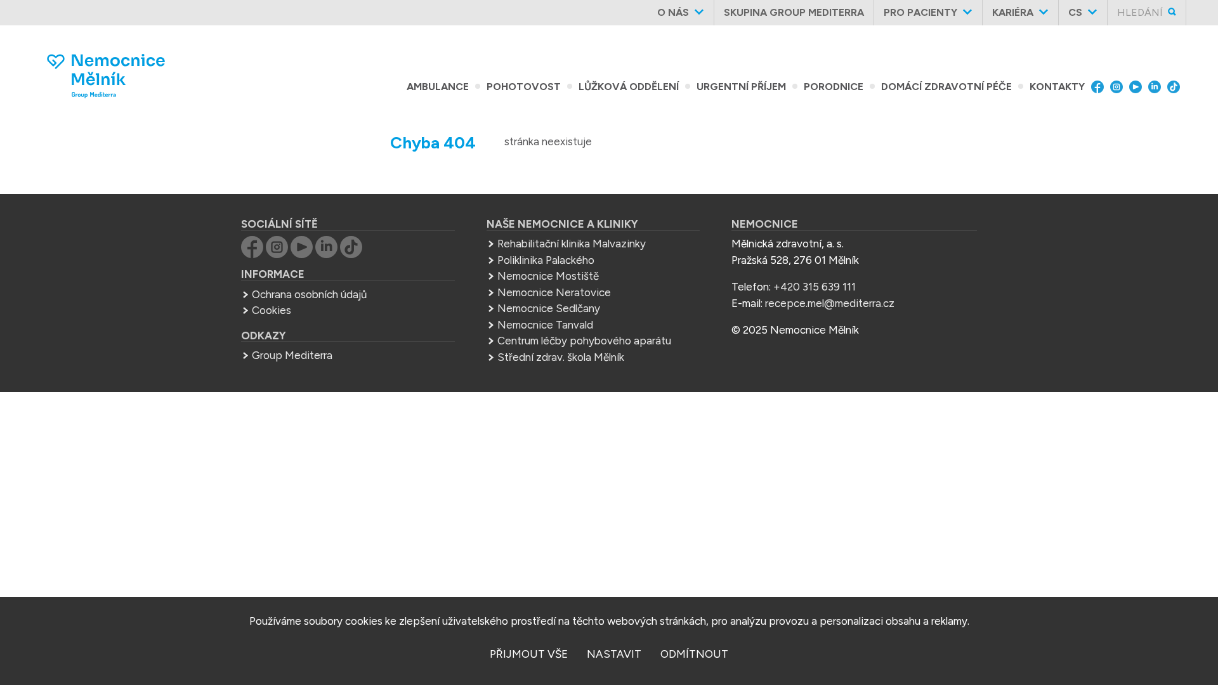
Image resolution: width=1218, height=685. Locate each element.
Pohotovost (524, 87)
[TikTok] (1176, 87)
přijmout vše (529, 654)
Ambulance (438, 87)
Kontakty (1057, 87)
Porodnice (833, 87)
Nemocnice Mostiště (548, 276)
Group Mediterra (292, 355)
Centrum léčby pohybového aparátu (584, 340)
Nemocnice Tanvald (545, 324)
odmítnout (694, 654)
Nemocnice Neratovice (554, 292)
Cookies (271, 310)
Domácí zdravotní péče (946, 87)
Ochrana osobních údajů (309, 294)
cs (1075, 12)
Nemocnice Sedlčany (548, 308)
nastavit (614, 654)
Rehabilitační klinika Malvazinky (571, 243)
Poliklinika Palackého (545, 260)
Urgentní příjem (741, 87)
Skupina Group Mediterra (794, 12)
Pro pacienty (920, 12)
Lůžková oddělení (629, 87)
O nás (673, 12)
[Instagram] (1119, 87)
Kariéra (1012, 12)
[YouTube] (1138, 87)
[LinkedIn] (1157, 87)
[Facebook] (1100, 87)
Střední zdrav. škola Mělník (560, 357)
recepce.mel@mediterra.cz (829, 303)
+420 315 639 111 (814, 286)
